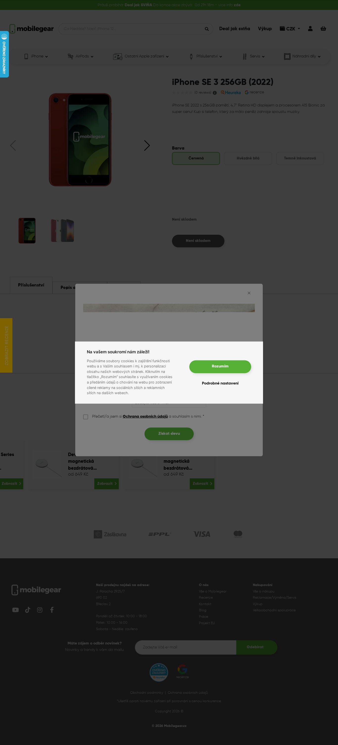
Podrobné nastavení (220, 383)
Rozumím (220, 367)
